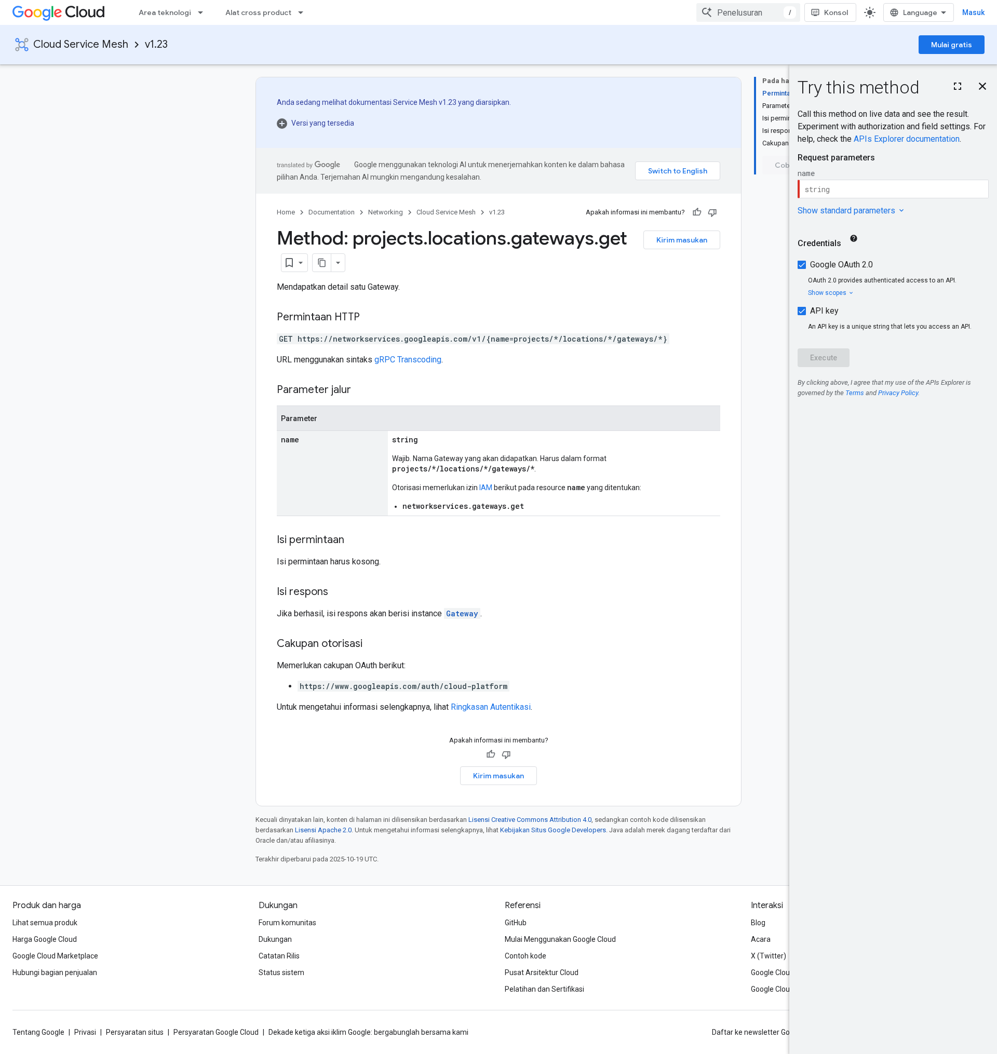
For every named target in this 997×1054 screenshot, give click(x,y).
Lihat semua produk (44, 922)
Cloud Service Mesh (80, 44)
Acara (761, 939)
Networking (385, 212)
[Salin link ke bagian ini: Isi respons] (338, 592)
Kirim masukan (681, 240)
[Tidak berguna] (712, 212)
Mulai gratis (951, 44)
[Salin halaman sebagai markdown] (322, 263)
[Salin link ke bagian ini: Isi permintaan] (354, 540)
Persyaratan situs (135, 1032)
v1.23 (156, 44)
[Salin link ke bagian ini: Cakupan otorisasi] (372, 644)
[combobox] (748, 12)
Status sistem (281, 972)
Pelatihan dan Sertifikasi (544, 989)
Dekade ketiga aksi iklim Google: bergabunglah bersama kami (368, 1032)
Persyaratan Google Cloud (216, 1032)
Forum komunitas (287, 922)
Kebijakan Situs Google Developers (553, 830)
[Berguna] (697, 212)
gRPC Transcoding (407, 359)
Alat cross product (258, 12)
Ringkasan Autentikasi (491, 707)
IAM (485, 487)
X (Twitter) (768, 956)
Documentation (331, 212)
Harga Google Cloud (44, 939)
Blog (758, 922)
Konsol (836, 12)
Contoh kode (525, 956)
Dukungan (275, 939)
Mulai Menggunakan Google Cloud (560, 939)
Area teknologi (165, 12)
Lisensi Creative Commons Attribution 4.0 (529, 819)
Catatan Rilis (279, 956)
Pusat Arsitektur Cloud (541, 972)
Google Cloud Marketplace (55, 956)
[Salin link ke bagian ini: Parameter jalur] (361, 390)
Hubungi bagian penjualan (54, 972)
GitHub (516, 922)
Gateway (462, 613)
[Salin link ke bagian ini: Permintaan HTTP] (370, 318)
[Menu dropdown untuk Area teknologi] (203, 12)
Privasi (85, 1032)
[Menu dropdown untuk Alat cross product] (303, 12)
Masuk (973, 12)
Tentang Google (38, 1032)
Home (286, 212)
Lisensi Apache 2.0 (323, 830)
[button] (394, 123)
